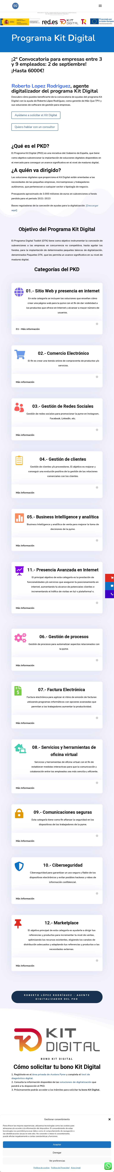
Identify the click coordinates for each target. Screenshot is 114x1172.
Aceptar (57, 1144)
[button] (109, 1119)
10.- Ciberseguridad (63, 865)
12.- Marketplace (62, 922)
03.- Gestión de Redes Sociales (62, 406)
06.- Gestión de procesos (63, 636)
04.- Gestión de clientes (63, 459)
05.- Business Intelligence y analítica (63, 516)
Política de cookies (42, 1168)
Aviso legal (76, 1168)
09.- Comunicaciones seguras (63, 812)
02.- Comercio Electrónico (63, 353)
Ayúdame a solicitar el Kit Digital (36, 115)
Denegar (57, 1152)
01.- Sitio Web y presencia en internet (62, 290)
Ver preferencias (57, 1160)
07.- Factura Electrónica (61, 689)
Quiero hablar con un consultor (35, 127)
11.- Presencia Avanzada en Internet (62, 569)
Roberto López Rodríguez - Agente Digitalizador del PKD (57, 997)
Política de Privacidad (60, 1168)
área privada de (49, 1074)
